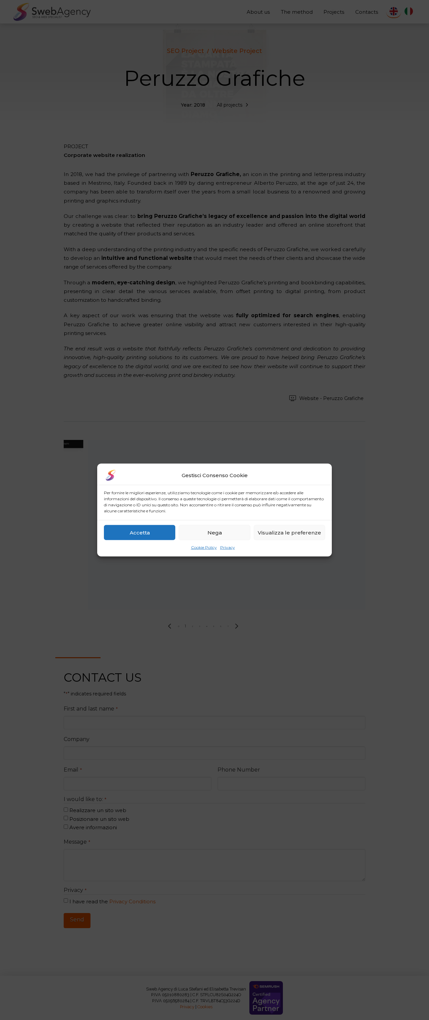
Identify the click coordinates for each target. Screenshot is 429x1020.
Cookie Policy (204, 547)
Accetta (140, 532)
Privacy (227, 547)
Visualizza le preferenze (289, 532)
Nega (214, 532)
